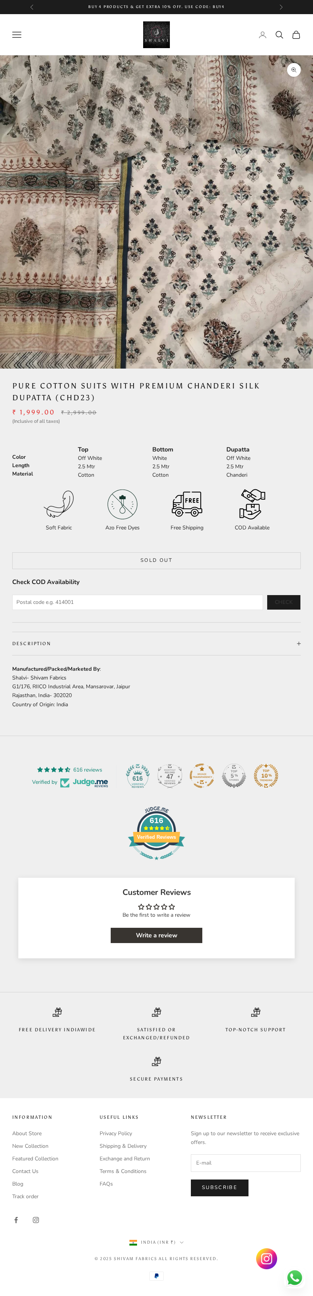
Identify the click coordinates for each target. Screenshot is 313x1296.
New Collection (30, 1146)
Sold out (156, 560)
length (20, 465)
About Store (27, 1133)
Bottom (162, 449)
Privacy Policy (116, 1133)
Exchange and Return (125, 1158)
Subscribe (219, 1187)
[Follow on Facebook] (16, 1220)
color (19, 457)
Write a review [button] (156, 935)
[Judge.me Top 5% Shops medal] (234, 776)
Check (284, 602)
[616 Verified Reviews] (156, 864)
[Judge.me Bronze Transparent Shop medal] (202, 776)
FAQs (106, 1184)
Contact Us (25, 1171)
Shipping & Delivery (123, 1146)
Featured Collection (35, 1158)
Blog (17, 1184)
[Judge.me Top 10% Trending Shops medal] (266, 776)
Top (83, 449)
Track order (25, 1196)
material (22, 473)
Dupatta (238, 449)
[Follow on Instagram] (36, 1220)
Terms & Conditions (123, 1171)
